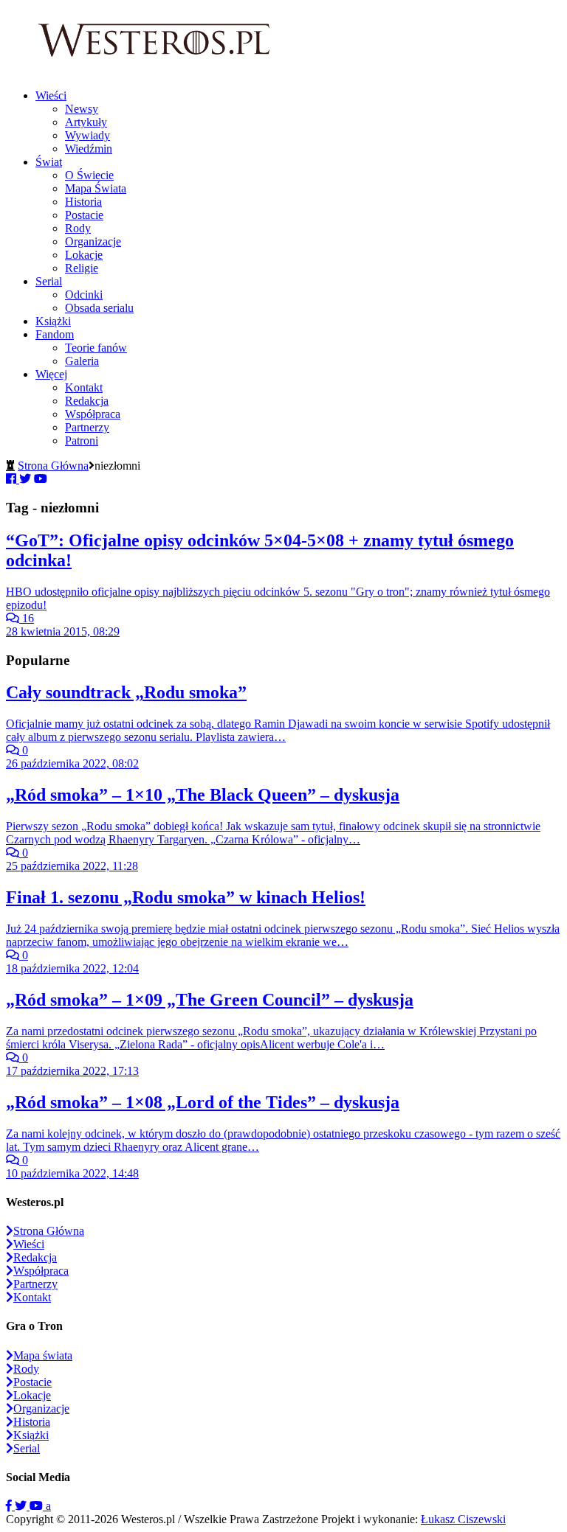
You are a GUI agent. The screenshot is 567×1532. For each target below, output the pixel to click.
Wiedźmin (88, 148)
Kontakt (84, 387)
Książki (53, 321)
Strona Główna (53, 465)
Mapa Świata (95, 188)
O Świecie (89, 175)
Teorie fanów (96, 347)
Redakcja (87, 400)
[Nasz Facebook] (10, 1506)
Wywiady (87, 135)
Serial (48, 281)
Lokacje (84, 254)
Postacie (84, 215)
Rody (78, 228)
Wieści (50, 95)
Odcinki (84, 294)
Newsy (81, 108)
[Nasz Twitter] (22, 1506)
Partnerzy (87, 427)
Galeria (82, 361)
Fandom (54, 334)
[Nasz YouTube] (38, 1506)
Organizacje (93, 241)
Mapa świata (42, 1355)
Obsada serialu (99, 308)
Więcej (51, 374)
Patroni (81, 440)
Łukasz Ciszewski (463, 1519)
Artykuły (86, 122)
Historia (83, 201)
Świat (48, 162)
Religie (81, 268)
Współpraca (92, 414)
